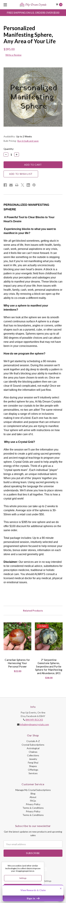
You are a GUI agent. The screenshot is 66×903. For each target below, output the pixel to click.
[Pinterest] (34, 185)
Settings (23, 878)
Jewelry (33, 758)
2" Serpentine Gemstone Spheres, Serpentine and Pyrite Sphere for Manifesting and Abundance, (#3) (48, 666)
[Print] (16, 185)
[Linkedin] (28, 185)
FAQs (33, 800)
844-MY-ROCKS (34, 719)
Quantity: (9, 148)
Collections (33, 755)
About (33, 797)
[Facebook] (5, 185)
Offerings (33, 769)
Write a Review (13, 54)
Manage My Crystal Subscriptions (33, 789)
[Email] (11, 185)
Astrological (33, 748)
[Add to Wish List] (27, 626)
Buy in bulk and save (28, 140)
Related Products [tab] (33, 610)
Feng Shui (33, 762)
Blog (33, 793)
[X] (22, 185)
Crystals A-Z (33, 741)
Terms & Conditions (33, 807)
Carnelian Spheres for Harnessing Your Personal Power (17, 663)
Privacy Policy (33, 804)
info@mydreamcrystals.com (34, 724)
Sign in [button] (31, 898)
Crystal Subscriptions (33, 744)
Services (33, 773)
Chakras (33, 751)
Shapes (33, 766)
